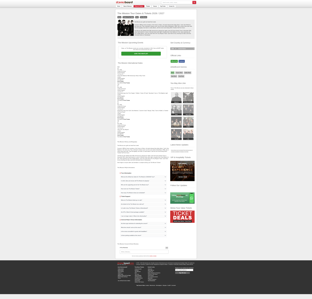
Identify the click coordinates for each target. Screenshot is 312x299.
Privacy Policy (182, 264)
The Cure (137, 274)
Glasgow (165, 285)
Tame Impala (121, 271)
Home (118, 6)
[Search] (194, 2)
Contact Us (171, 6)
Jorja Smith (120, 274)
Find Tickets (120, 81)
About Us (150, 269)
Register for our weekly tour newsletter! (184, 268)
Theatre (148, 6)
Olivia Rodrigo (138, 275)
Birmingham (159, 285)
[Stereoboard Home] (124, 3)
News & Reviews (128, 6)
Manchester (152, 285)
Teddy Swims (121, 269)
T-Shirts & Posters (152, 279)
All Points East (138, 276)
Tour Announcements (153, 276)
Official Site (174, 61)
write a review (153, 256)
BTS (136, 272)
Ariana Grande (138, 269)
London (147, 285)
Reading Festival (139, 278)
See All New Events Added (124, 280)
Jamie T (119, 272)
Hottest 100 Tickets (139, 282)
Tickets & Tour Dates (128, 17)
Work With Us (151, 270)
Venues (155, 6)
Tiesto (119, 278)
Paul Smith (137, 280)
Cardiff (169, 285)
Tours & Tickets (139, 6)
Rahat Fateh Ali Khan (123, 276)
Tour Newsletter (151, 280)
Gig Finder (163, 6)
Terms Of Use (190, 264)
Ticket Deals (151, 275)
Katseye (137, 270)
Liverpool (173, 285)
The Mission (143, 17)
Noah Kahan (121, 270)
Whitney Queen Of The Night (124, 275)
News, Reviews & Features (154, 272)
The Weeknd (137, 271)
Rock (137, 17)
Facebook (181, 61)
